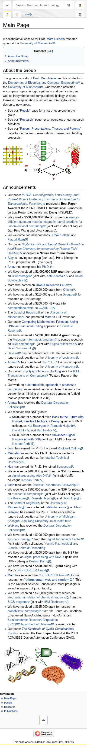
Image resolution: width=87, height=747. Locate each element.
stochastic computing (26, 494)
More (27, 14)
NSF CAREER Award (31, 570)
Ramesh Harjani (61, 425)
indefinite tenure (55, 507)
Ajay (11, 257)
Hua (10, 466)
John (11, 448)
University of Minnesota (36, 43)
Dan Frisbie (44, 430)
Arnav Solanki (61, 235)
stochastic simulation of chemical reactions (37, 597)
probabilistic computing (23, 611)
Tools (80, 15)
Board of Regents (25, 312)
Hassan (13, 353)
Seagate (68, 294)
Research (26, 119)
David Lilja (19, 430)
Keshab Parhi (21, 443)
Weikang (13, 512)
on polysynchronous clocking (41, 371)
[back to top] (43, 720)
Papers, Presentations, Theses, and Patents (50, 128)
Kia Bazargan (37, 425)
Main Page (7, 15)
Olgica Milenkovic (62, 344)
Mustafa (13, 453)
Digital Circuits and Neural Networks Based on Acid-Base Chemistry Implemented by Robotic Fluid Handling (46, 249)
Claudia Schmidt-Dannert (24, 548)
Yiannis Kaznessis (56, 543)
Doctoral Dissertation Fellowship (54, 485)
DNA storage (20, 276)
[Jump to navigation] (7, 5)
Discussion (17, 15)
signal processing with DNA (30, 475)
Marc (48, 317)
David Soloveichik (20, 348)
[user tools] (80, 5)
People (24, 110)
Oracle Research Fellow (53, 285)
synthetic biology (19, 539)
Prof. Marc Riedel (45, 78)
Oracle (67, 289)
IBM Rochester (54, 602)
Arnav (12, 266)
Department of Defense (35, 624)
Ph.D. (46, 266)
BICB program (17, 602)
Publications (11, 711)
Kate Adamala (55, 276)
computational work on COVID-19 (30, 308)
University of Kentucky (60, 366)
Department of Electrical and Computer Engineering (42, 82)
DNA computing (22, 344)
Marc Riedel (55, 39)
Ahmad (12, 362)
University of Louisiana (60, 357)
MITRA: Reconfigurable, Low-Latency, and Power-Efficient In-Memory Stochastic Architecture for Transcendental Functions (44, 199)
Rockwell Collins (69, 448)
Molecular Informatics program (33, 339)
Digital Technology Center (63, 539)
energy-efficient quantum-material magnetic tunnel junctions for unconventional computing (45, 222)
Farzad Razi (16, 239)
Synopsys (63, 466)
